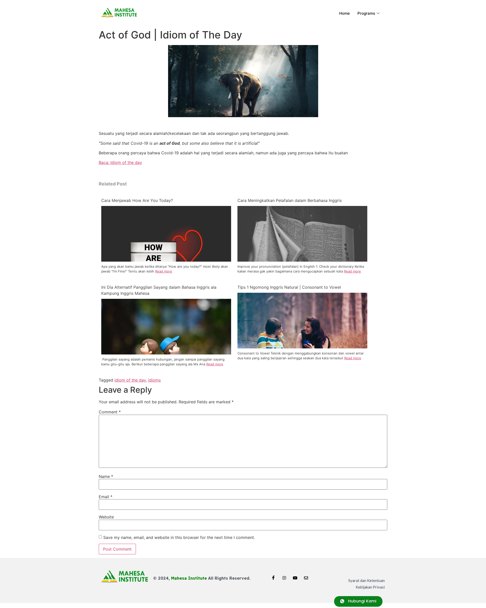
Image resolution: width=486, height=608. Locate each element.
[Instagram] (284, 576)
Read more (163, 271)
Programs (366, 13)
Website (106, 517)
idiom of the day (130, 380)
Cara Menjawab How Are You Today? (137, 200)
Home (344, 13)
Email (105, 497)
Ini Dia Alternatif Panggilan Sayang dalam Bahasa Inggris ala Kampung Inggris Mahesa (158, 290)
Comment (110, 412)
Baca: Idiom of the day (120, 162)
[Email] (306, 576)
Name (106, 476)
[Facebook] (273, 576)
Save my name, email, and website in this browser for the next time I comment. (179, 537)
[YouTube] (295, 576)
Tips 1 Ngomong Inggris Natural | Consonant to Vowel (289, 287)
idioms (154, 380)
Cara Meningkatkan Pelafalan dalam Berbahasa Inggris (289, 200)
